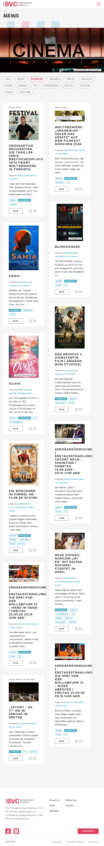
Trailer (84, 85)
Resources (70, 800)
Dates (69, 85)
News (21, 79)
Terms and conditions (74, 842)
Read (15, 211)
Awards (55, 79)
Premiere (37, 79)
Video (10, 92)
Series (22, 85)
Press (71, 79)
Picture (25, 92)
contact (88, 831)
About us (54, 800)
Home (6, 17)
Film (9, 85)
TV (35, 85)
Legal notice (57, 842)
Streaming (50, 85)
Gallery (86, 79)
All (8, 79)
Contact (69, 805)
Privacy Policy (93, 842)
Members (54, 811)
